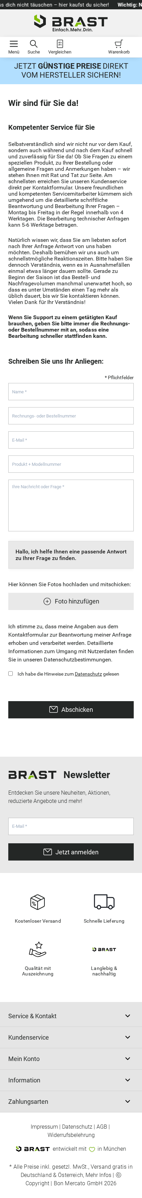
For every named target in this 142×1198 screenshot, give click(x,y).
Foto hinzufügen (77, 601)
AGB (102, 1126)
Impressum (44, 1126)
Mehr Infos (98, 1175)
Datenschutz (88, 674)
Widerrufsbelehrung (71, 1135)
